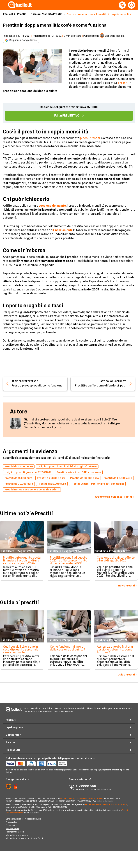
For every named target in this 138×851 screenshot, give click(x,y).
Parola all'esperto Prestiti (46, 14)
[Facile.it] (20, 6)
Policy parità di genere (15, 832)
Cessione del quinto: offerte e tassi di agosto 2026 (116, 559)
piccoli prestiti (90, 138)
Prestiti (21, 14)
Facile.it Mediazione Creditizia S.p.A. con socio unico (106, 804)
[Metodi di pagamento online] (37, 763)
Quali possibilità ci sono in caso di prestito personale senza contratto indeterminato (20, 651)
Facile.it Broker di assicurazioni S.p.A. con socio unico (81, 798)
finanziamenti (62, 230)
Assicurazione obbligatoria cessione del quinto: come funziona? (115, 649)
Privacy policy (11, 822)
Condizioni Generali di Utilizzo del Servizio (23, 819)
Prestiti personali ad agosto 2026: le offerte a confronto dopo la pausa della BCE (68, 560)
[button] (4, 5)
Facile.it (8, 14)
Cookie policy (11, 825)
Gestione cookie (12, 828)
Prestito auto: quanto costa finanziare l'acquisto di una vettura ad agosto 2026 (22, 560)
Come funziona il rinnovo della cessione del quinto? (67, 648)
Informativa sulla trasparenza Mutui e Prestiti (25, 838)
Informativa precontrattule (17, 835)
